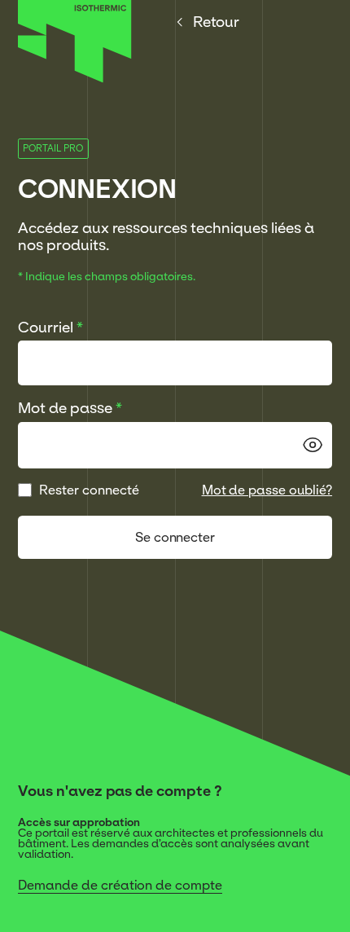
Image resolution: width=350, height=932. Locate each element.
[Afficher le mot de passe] (312, 444)
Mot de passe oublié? (267, 489)
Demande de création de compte (120, 884)
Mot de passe (70, 407)
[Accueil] (75, 78)
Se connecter (175, 537)
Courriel (50, 327)
